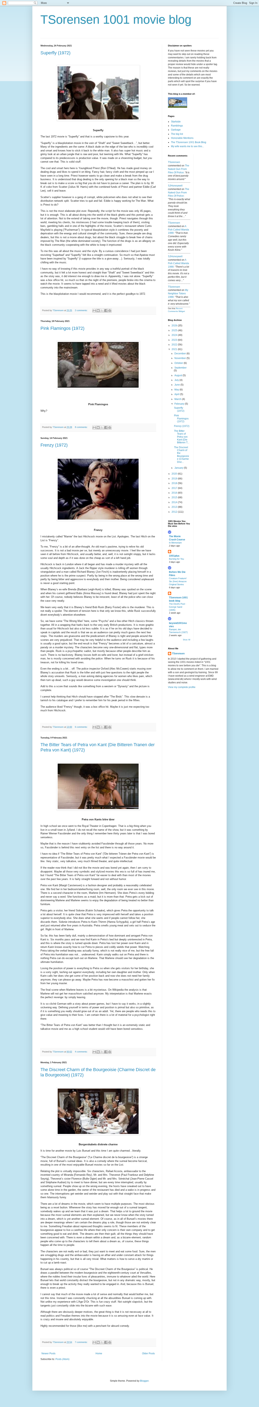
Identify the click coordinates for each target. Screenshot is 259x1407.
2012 (175, 511)
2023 (175, 340)
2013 (175, 507)
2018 (175, 483)
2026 (175, 325)
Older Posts (148, 1353)
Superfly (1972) (55, 52)
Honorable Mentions (182, 138)
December (180, 353)
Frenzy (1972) (54, 445)
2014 (175, 502)
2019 (175, 478)
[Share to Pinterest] (110, 311)
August (178, 375)
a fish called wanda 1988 (178, 230)
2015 (175, 497)
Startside (176, 121)
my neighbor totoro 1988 (178, 293)
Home (99, 1353)
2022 (175, 344)
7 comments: (81, 1342)
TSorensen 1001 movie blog (115, 19)
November (180, 358)
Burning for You (176, 559)
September (180, 367)
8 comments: (81, 427)
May (177, 389)
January (179, 467)
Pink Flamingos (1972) (62, 328)
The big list (177, 134)
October (179, 363)
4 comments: (81, 1051)
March (178, 399)
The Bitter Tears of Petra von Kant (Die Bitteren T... (181, 437)
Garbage (176, 129)
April (177, 394)
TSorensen (174, 162)
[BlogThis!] (98, 311)
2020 (175, 473)
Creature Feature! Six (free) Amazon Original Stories (178, 581)
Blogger (144, 1380)
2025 (175, 330)
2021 (175, 349)
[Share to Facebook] (106, 311)
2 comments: (81, 310)
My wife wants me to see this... (187, 146)
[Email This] (94, 311)
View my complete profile (181, 687)
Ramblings (177, 125)
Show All (186, 640)
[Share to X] (102, 311)
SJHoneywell (175, 185)
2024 (175, 335)
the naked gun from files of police (178, 169)
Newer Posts (48, 1353)
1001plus (174, 555)
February (179, 403)
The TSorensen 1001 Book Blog (188, 142)
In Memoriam (175, 542)
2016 (175, 492)
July (176, 380)
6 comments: (81, 727)
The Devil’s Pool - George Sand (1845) (177, 607)
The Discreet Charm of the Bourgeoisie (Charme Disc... (181, 454)
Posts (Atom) (62, 1359)
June (177, 384)
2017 (175, 488)
